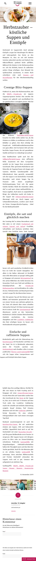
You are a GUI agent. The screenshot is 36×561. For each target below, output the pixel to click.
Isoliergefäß (26, 452)
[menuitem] (30, 3)
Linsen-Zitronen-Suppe (25, 393)
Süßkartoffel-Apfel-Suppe (11, 159)
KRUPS (16, 466)
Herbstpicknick (8, 349)
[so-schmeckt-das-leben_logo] (15, 3)
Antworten (13, 511)
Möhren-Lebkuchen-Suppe (24, 196)
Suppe (6, 468)
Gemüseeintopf (25, 309)
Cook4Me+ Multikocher (25, 319)
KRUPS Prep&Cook (14, 94)
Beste (21, 398)
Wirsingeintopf (26, 278)
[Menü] (30, 3)
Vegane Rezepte (16, 468)
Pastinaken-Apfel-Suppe (25, 135)
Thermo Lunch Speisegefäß (20, 352)
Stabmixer (22, 410)
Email (4, 553)
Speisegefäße (25, 442)
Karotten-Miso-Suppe (10, 424)
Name (4, 531)
